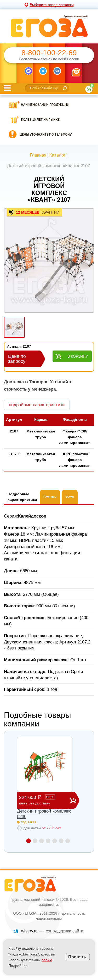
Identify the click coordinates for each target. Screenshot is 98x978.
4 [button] (48, 840)
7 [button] (67, 840)
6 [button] (61, 840)
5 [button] (54, 840)
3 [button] (41, 840)
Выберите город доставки (52, 5)
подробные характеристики (37, 404)
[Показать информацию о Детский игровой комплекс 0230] (44, 764)
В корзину (77, 356)
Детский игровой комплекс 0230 (44, 814)
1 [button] (28, 840)
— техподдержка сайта (52, 931)
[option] (49, 261)
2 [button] (35, 840)
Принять (77, 957)
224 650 (36, 800)
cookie (47, 960)
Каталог (57, 155)
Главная (38, 155)
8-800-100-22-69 (49, 53)
